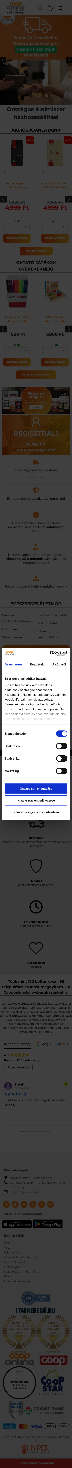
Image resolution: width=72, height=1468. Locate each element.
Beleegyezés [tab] (13, 664)
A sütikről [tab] (59, 664)
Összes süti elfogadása (36, 788)
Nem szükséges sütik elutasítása (36, 812)
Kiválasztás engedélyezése (36, 800)
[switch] (61, 746)
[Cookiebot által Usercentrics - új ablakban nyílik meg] (50, 653)
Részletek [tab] (37, 664)
